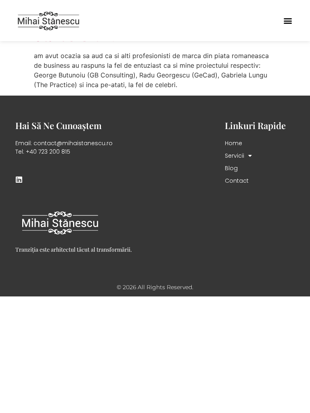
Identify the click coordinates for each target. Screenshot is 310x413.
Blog (231, 168)
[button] (288, 20)
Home (233, 143)
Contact (237, 181)
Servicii (234, 156)
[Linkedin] (19, 179)
